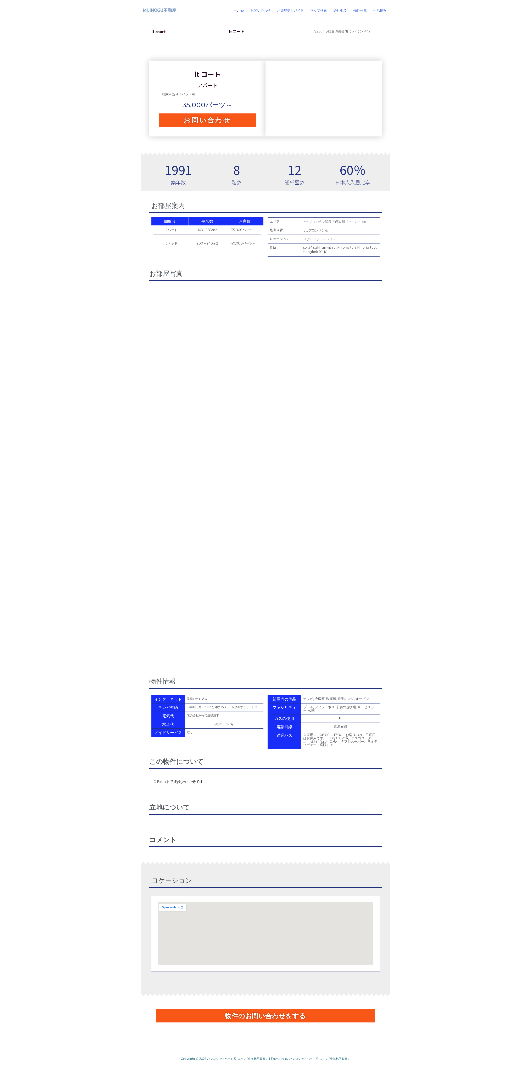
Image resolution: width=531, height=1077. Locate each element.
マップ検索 (318, 10)
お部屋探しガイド (290, 10)
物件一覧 (360, 10)
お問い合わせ (260, 10)
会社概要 (340, 10)
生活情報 (380, 10)
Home (239, 10)
